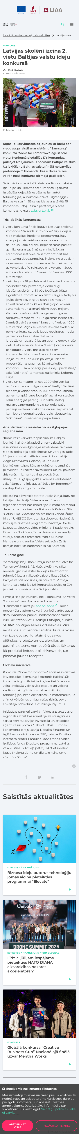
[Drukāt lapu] (74, 766)
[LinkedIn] (52, 777)
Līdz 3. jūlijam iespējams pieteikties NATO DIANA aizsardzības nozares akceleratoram (30, 964)
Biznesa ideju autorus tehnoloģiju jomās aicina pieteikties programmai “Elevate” (39, 877)
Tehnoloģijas (50, 952)
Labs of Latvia (41, 210)
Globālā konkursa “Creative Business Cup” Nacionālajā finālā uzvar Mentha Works (38, 1051)
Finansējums (31, 867)
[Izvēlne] (71, 24)
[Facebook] (26, 777)
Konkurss (9, 45)
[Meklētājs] (62, 24)
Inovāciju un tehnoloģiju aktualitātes (26, 35)
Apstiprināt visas (17, 1126)
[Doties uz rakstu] (70, 889)
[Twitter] (39, 777)
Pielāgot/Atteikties (56, 1125)
